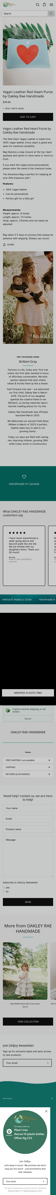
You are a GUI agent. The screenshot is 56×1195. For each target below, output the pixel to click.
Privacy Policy (14, 1191)
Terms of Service (30, 1191)
